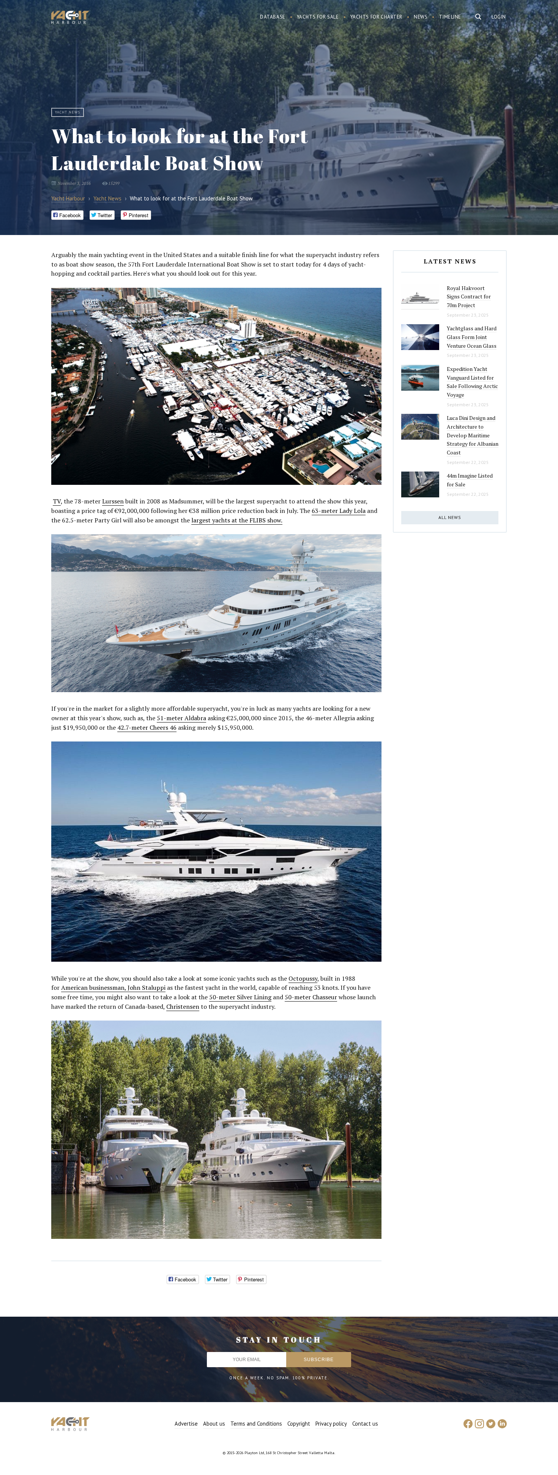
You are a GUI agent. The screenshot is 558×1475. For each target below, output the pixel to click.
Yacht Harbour (70, 18)
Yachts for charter (376, 17)
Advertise (186, 1423)
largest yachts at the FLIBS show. (236, 520)
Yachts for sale (318, 17)
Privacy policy (331, 1423)
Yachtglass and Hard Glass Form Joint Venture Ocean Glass (472, 337)
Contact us (365, 1423)
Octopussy (302, 978)
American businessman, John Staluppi (113, 987)
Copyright (298, 1423)
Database (272, 17)
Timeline (450, 17)
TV (57, 501)
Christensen (182, 1006)
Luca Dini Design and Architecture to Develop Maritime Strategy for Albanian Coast (472, 435)
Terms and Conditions (256, 1423)
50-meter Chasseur (311, 997)
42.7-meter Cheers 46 (147, 727)
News (420, 17)
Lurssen (113, 501)
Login (499, 17)
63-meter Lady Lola (339, 510)
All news (449, 517)
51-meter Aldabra (181, 718)
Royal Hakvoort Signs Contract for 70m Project (469, 296)
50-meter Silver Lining (240, 997)
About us (214, 1423)
